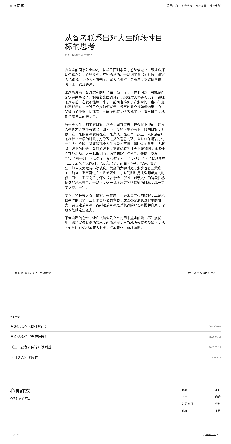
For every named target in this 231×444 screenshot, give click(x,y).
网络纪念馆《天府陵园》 (29, 337)
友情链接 (186, 5)
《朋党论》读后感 (24, 358)
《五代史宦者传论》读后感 (31, 347)
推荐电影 (215, 5)
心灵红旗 (17, 5)
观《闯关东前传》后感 (202, 273)
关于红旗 (172, 5)
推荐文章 (201, 5)
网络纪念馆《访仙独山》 (29, 326)
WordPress (210, 434)
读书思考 (88, 54)
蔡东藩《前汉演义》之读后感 (33, 273)
